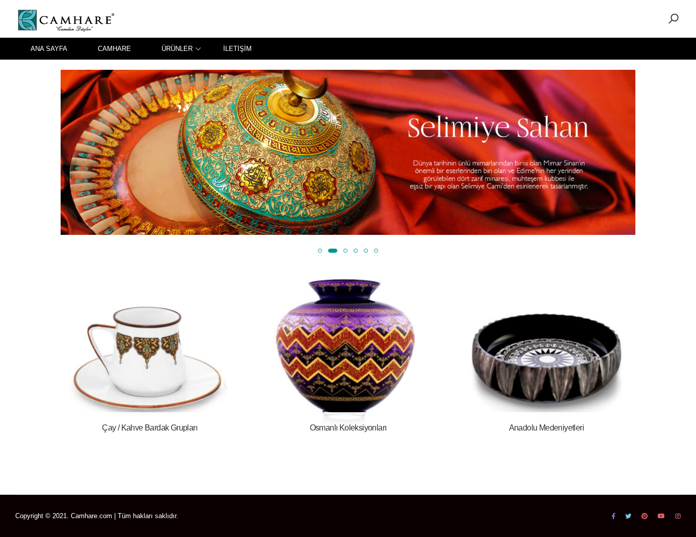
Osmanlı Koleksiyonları (348, 427)
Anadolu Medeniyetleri (546, 427)
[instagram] (678, 516)
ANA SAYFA (49, 48)
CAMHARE (114, 48)
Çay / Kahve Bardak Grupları (149, 427)
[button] (673, 18)
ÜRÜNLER (177, 48)
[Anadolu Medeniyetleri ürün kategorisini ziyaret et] (546, 354)
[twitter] (628, 516)
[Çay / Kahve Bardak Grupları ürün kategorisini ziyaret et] (149, 354)
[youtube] (661, 516)
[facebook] (613, 516)
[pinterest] (644, 516)
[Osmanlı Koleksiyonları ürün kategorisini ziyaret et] (348, 354)
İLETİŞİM (237, 48)
